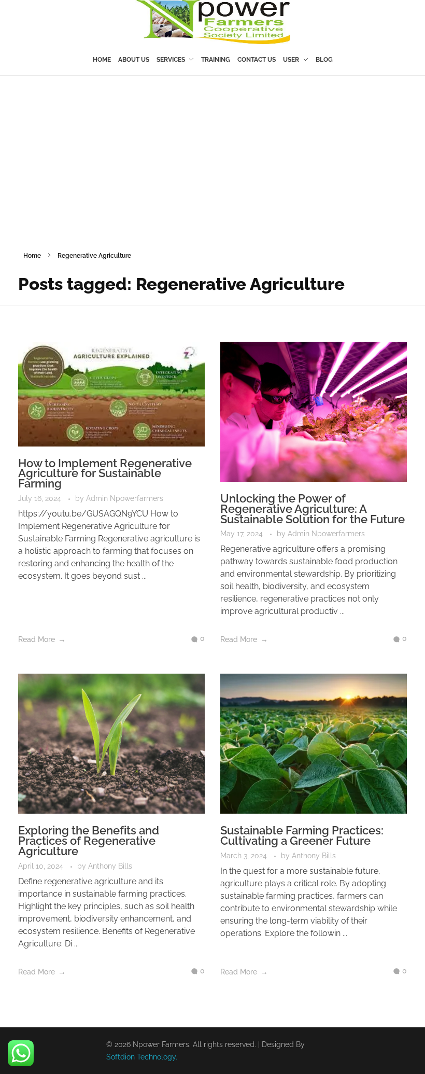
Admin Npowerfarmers (124, 498)
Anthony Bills (110, 866)
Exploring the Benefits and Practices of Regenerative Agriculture (88, 841)
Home (32, 255)
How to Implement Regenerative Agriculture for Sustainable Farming (105, 473)
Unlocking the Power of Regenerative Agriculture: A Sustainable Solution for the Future (312, 509)
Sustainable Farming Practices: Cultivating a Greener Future (302, 835)
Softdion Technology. (141, 1057)
